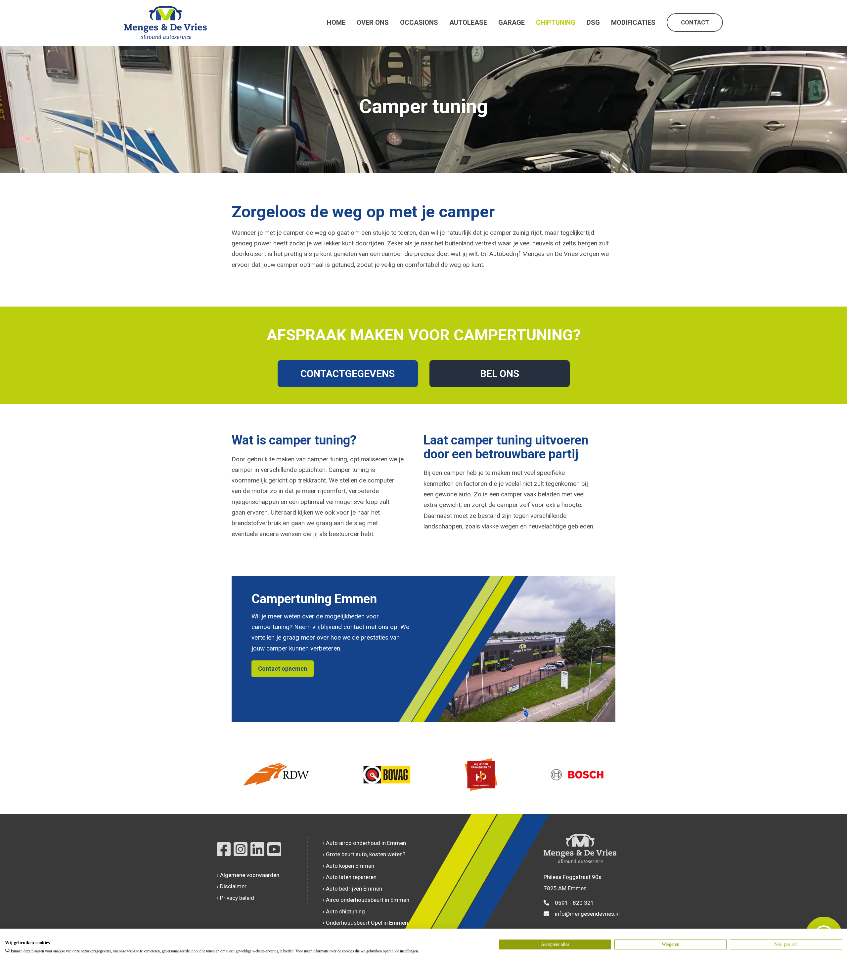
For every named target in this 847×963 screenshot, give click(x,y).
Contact (695, 22)
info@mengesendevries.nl (587, 913)
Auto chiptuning (345, 911)
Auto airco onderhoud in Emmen (366, 843)
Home (336, 22)
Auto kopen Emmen (350, 865)
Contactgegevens (347, 373)
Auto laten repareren (351, 877)
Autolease (468, 22)
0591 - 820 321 (574, 903)
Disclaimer (233, 886)
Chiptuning (555, 22)
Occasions (419, 22)
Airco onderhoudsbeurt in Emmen (367, 900)
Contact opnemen (282, 668)
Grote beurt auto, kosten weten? (365, 854)
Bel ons (499, 373)
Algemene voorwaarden (249, 875)
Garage (511, 22)
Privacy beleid (237, 898)
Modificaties (633, 22)
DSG (593, 22)
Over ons (373, 22)
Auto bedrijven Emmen (354, 888)
